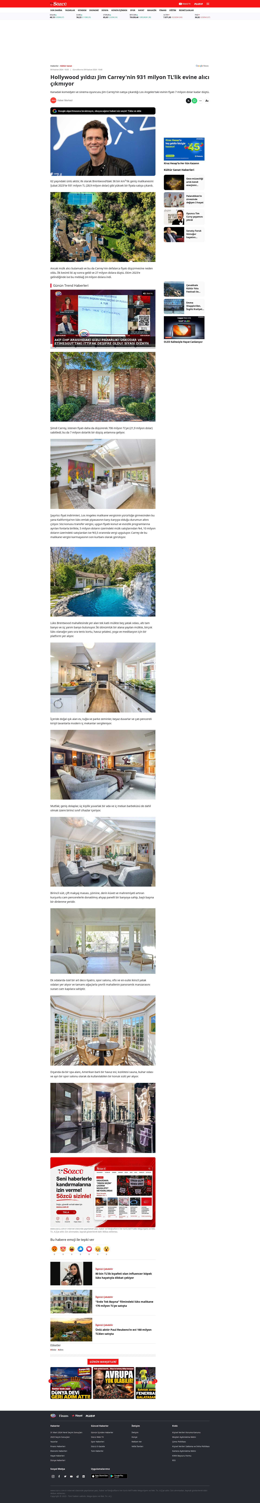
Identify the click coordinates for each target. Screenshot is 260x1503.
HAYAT (141, 10)
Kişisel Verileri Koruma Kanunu (186, 1432)
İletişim (135, 1432)
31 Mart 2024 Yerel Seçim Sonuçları (66, 1432)
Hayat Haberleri (57, 1455)
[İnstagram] (53, 1476)
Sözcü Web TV (97, 1437)
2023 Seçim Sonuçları (60, 1437)
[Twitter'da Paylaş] (188, 100)
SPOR (132, 10)
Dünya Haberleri (57, 1460)
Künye (134, 1437)
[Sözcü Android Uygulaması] (118, 1475)
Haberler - (55, 66)
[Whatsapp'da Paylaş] (194, 100)
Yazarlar (54, 1441)
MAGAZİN (151, 10)
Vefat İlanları (137, 1446)
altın (61, 1349)
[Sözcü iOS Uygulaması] (100, 1475)
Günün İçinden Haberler (102, 1432)
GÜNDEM (82, 10)
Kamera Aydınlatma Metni (184, 1451)
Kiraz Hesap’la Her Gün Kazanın (181, 163)
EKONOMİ (94, 10)
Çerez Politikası (179, 1441)
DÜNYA (105, 10)
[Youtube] (71, 1476)
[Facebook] (59, 1476)
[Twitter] (65, 1476)
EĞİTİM (172, 10)
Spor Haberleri (97, 1441)
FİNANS (162, 10)
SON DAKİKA (56, 10)
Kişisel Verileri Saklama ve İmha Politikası (191, 1446)
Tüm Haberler (97, 1451)
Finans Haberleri (57, 1446)
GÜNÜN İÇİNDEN (119, 10)
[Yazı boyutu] (207, 100)
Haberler (55, 1425)
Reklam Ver (137, 1441)
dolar (54, 1349)
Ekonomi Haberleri (58, 1451)
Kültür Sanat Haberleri (179, 170)
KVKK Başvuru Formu (181, 1455)
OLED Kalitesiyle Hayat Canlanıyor (183, 341)
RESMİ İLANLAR (186, 10)
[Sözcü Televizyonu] (53, 1416)
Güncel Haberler (99, 1425)
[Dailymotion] (77, 1476)
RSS (174, 1460)
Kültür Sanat (66, 66)
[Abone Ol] (202, 65)
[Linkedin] (83, 1476)
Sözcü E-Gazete (98, 1446)
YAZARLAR (70, 10)
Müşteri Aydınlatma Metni (184, 1437)
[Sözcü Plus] (90, 1415)
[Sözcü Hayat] (77, 1415)
